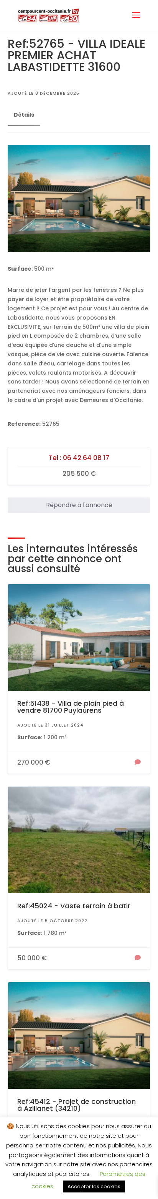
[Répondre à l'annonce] (138, 762)
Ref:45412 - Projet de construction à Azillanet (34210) (76, 1105)
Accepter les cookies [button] (93, 1186)
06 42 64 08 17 (86, 457)
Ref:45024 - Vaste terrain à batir (73, 906)
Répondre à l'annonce (79, 505)
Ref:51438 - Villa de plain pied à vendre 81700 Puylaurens (70, 706)
